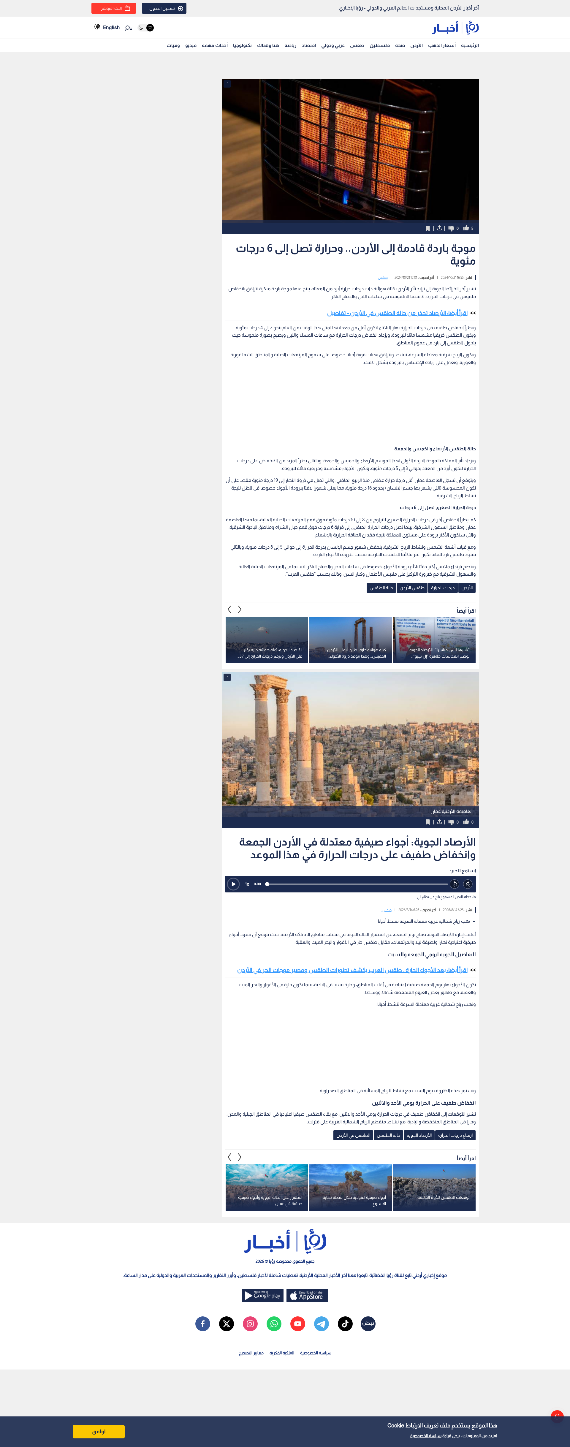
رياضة (290, 45)
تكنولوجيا (242, 45)
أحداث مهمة (215, 45)
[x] (226, 1323)
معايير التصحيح (251, 1353)
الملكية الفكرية (282, 1353)
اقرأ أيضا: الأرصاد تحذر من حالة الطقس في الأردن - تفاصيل (397, 313)
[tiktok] (345, 1323)
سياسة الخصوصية (425, 1435)
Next (229, 609)
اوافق (99, 1432)
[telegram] (321, 1323)
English (111, 27)
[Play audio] (233, 884)
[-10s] (454, 884)
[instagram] (250, 1323)
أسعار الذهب (442, 45)
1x (247, 883)
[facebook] (202, 1323)
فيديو (191, 45)
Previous (239, 609)
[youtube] (297, 1323)
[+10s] (468, 884)
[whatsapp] (274, 1323)
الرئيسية (470, 45)
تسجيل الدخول (162, 8)
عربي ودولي (333, 45)
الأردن (416, 45)
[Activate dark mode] (145, 27)
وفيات (173, 45)
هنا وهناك (268, 45)
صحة (400, 45)
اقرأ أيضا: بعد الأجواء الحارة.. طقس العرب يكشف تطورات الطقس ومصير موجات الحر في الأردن (352, 970)
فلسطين (380, 45)
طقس (357, 45)
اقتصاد (309, 45)
